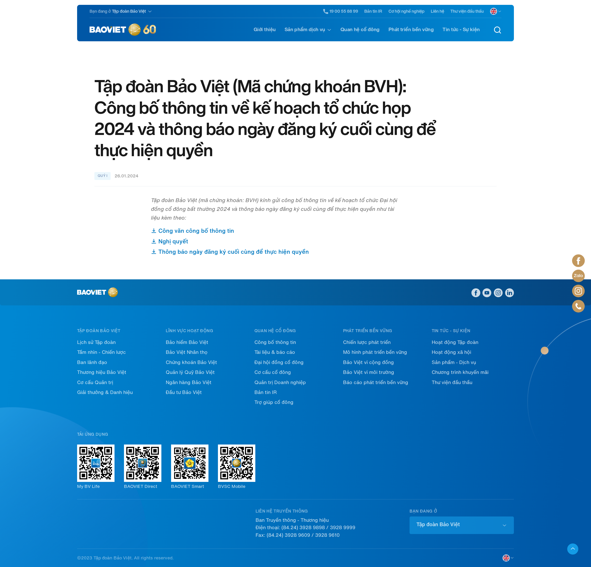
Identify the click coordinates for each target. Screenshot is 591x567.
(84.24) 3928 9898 (303, 527)
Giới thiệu (265, 29)
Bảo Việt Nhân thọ (187, 352)
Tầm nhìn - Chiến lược (101, 352)
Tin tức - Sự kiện (461, 29)
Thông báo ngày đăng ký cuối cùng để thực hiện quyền (233, 251)
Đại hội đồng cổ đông (279, 362)
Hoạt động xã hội (451, 352)
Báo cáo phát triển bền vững (375, 382)
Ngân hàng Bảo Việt (188, 382)
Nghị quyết (172, 241)
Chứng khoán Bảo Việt (191, 362)
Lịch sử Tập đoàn (96, 342)
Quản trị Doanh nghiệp (280, 382)
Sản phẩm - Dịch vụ (454, 362)
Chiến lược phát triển (367, 342)
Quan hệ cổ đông (360, 29)
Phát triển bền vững (411, 29)
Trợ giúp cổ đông (273, 402)
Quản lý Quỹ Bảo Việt (190, 372)
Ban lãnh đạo (92, 362)
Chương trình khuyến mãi (460, 372)
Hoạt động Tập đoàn (455, 342)
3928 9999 (342, 527)
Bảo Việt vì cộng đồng (368, 362)
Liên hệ (437, 11)
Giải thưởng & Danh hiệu (105, 392)
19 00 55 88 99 (343, 11)
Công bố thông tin (275, 342)
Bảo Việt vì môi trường (368, 372)
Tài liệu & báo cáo (274, 352)
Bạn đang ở (100, 11)
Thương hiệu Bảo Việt (101, 372)
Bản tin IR (373, 11)
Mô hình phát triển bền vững (375, 352)
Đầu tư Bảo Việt (184, 392)
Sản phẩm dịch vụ (305, 29)
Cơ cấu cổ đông (272, 372)
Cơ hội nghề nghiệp (407, 11)
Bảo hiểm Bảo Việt (187, 342)
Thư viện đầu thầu (467, 11)
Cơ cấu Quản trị (95, 382)
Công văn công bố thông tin (195, 230)
